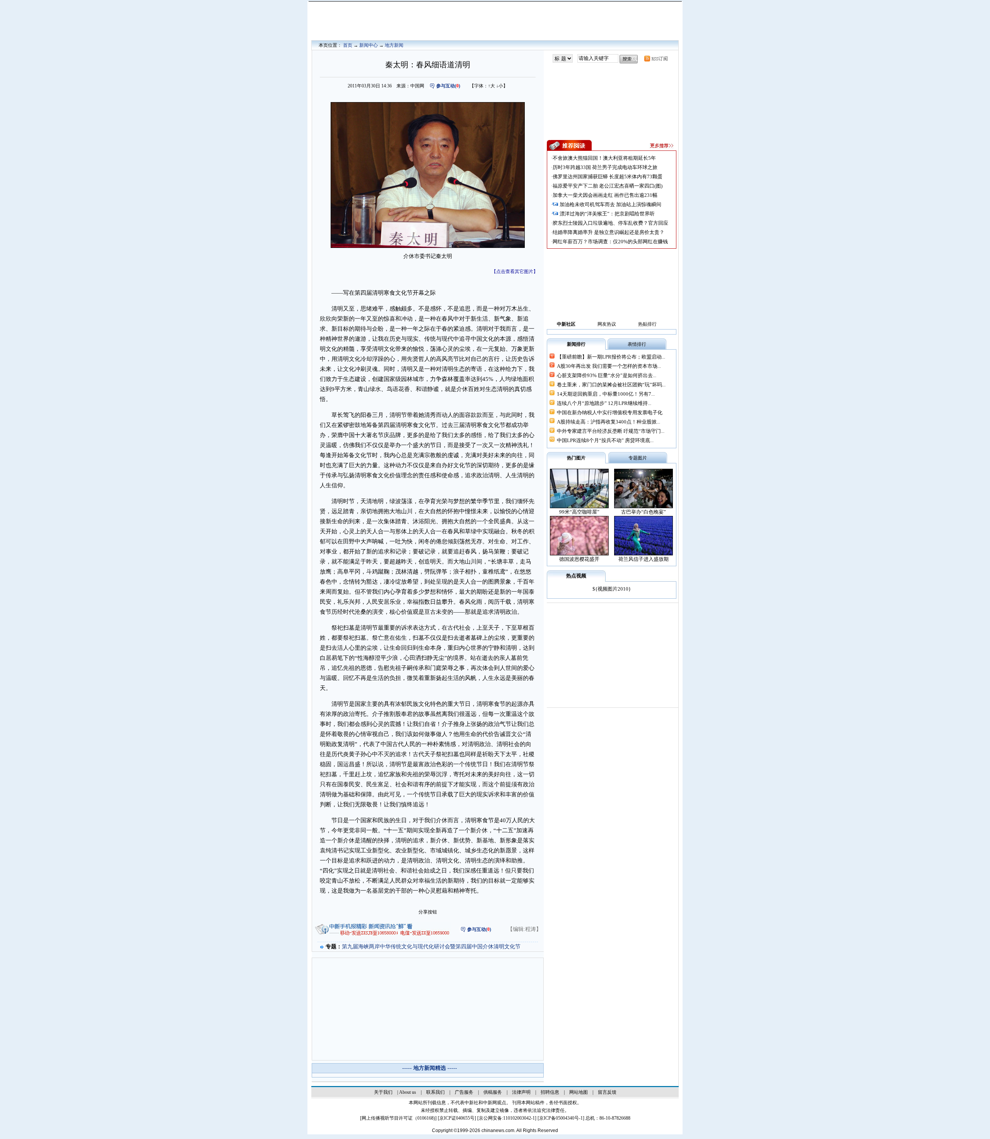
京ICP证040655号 (457, 1118)
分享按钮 (427, 912)
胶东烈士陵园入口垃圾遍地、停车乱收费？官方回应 (610, 223)
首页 (347, 45)
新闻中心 (368, 45)
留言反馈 (607, 1092)
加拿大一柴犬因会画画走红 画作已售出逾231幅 (605, 195)
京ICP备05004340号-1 (561, 1118)
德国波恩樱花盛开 (579, 559)
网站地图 (578, 1092)
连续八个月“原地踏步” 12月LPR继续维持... (604, 403)
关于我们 (383, 1092)
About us (407, 1092)
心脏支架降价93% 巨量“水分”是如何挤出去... (606, 375)
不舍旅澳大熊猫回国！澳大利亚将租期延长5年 (604, 158)
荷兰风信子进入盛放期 (643, 559)
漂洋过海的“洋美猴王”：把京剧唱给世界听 (607, 214)
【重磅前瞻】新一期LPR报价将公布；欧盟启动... (611, 357)
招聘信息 (550, 1092)
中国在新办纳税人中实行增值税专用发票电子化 (609, 412)
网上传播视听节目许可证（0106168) (398, 1118)
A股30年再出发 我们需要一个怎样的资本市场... (609, 366)
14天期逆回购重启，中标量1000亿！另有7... (606, 394)
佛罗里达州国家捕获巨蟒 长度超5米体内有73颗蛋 (607, 176)
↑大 (491, 86)
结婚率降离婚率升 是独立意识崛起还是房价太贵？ (608, 232)
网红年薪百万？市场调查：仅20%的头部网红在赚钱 (610, 241)
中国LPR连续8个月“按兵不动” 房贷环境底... (605, 440)
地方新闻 (394, 45)
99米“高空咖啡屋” (579, 512)
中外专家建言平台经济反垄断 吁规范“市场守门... (610, 431)
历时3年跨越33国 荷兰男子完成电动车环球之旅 (605, 167)
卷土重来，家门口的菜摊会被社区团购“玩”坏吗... (611, 385)
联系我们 (435, 1092)
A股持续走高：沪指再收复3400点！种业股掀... (608, 422)
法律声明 (521, 1092)
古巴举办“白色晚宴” (643, 512)
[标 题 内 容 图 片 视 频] (563, 58)
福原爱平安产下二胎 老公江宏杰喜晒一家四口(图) (607, 186)
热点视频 (576, 576)
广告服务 (464, 1092)
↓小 (499, 86)
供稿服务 (492, 1092)
